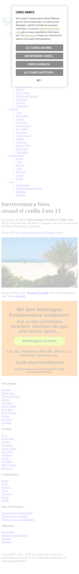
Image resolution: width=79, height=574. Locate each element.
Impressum (30, 35)
